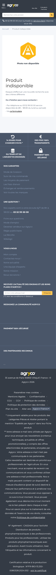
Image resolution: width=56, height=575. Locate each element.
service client (39, 21)
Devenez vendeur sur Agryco (18, 226)
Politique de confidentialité (31, 517)
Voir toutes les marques (16, 192)
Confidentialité (37, 396)
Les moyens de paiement (16, 180)
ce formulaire (16, 111)
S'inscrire (47, 293)
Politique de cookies (34, 400)
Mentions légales (16, 396)
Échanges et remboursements (19, 188)
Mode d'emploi (11, 222)
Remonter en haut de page (28, 125)
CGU (9, 400)
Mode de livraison (13, 172)
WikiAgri (8, 239)
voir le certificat (38, 570)
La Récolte (9, 235)
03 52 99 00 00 (11, 21)
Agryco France (40, 409)
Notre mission (11, 271)
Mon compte (10, 254)
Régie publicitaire (13, 231)
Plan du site (12, 409)
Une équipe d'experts (14, 267)
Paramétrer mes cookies (26, 392)
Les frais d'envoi (12, 184)
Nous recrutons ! (12, 275)
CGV (18, 400)
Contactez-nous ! (12, 258)
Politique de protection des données (26, 405)
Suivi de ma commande (16, 176)
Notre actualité (11, 262)
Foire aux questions (14, 218)
